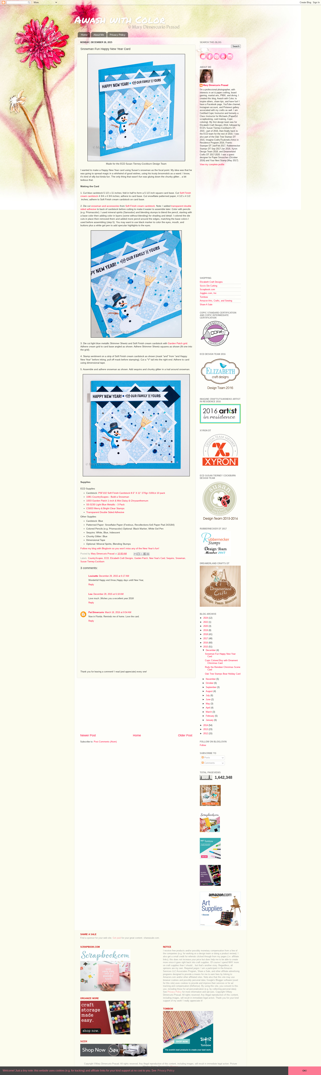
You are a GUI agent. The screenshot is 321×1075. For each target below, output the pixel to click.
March (209, 712)
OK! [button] (304, 1070)
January (210, 720)
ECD (106, 558)
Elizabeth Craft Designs (121, 558)
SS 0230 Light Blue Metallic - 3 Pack (105, 504)
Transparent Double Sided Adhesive (105, 512)
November (211, 679)
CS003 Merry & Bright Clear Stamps (105, 508)
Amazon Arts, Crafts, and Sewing (216, 301)
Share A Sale (206, 304)
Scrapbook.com (207, 289)
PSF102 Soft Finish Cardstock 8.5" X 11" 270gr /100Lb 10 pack (131, 493)
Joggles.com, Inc (208, 293)
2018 (206, 634)
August (209, 691)
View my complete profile (212, 164)
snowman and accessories (105, 206)
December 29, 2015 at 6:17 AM (114, 576)
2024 (206, 618)
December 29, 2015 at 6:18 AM (108, 594)
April (208, 708)
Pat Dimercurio (96, 612)
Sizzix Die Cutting (208, 286)
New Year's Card (157, 558)
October (210, 683)
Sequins (170, 558)
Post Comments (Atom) (105, 742)
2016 (206, 643)
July (208, 695)
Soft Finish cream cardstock (140, 206)
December (211, 650)
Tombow (204, 297)
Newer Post (88, 735)
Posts (207, 757)
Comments (209, 763)
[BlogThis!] (138, 554)
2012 (206, 733)
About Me (98, 34)
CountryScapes (95, 558)
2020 (206, 626)
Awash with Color (119, 19)
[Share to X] (141, 554)
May (208, 704)
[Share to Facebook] (144, 554)
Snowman (180, 558)
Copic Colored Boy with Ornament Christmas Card (221, 661)
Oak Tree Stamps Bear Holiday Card (222, 674)
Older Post (185, 735)
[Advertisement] (136, 705)
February (210, 716)
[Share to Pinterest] (148, 554)
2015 (206, 647)
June (208, 699)
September (211, 687)
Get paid (117, 938)
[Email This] (135, 554)
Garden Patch (141, 558)
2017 (206, 638)
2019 (206, 630)
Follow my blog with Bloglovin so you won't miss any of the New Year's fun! (119, 548)
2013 (206, 729)
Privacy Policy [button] (165, 1070)
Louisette (93, 576)
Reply (91, 584)
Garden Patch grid (177, 343)
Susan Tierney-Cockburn (92, 561)
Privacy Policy (117, 34)
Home (84, 34)
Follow (203, 745)
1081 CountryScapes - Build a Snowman (107, 496)
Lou (90, 594)
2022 (206, 622)
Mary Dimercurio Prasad (215, 85)
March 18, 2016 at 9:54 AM (118, 612)
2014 (206, 725)
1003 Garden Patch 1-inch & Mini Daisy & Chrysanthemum (117, 500)
